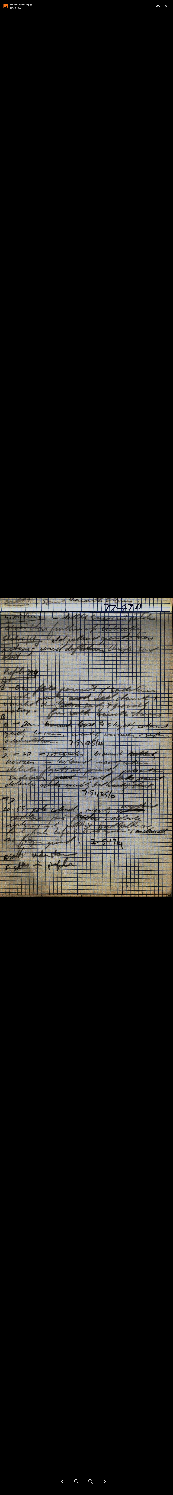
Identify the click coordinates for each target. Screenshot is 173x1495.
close (166, 6)
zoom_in (91, 1481)
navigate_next (105, 1481)
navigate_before (62, 1481)
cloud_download (158, 6)
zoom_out (76, 1481)
